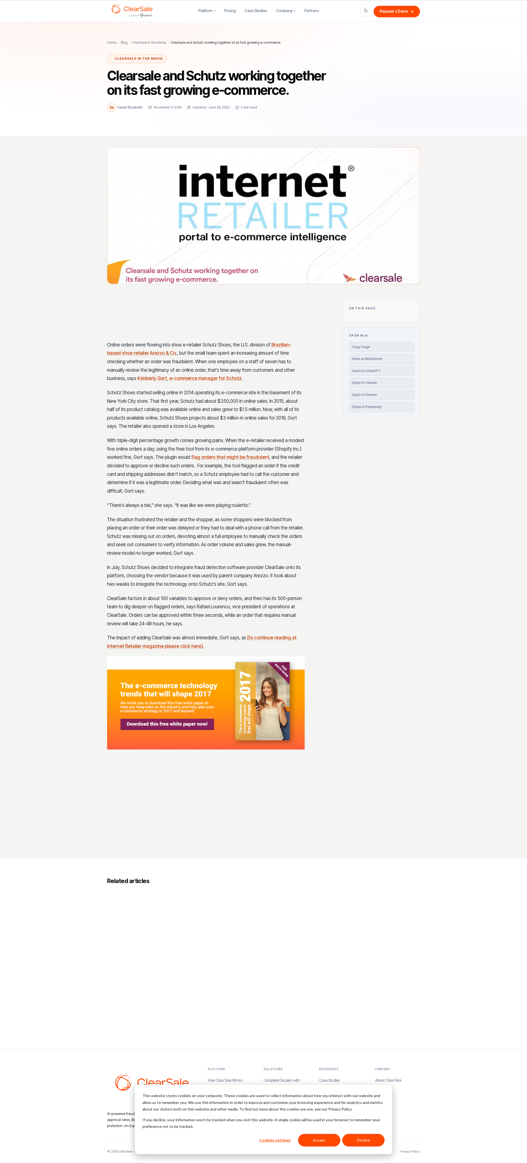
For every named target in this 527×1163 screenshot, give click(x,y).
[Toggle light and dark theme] (366, 10)
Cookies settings (275, 1140)
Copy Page (361, 347)
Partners (311, 11)
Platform (205, 11)
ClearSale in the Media (149, 42)
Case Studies (256, 11)
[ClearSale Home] (132, 11)
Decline (363, 1140)
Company (284, 11)
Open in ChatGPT (366, 371)
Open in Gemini (364, 395)
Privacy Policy (410, 1151)
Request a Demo (397, 11)
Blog (124, 42)
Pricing (230, 11)
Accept (319, 1140)
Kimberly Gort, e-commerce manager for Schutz (190, 378)
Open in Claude (364, 383)
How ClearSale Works (225, 1080)
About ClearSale (388, 1080)
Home (111, 42)
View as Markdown (367, 359)
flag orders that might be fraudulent (230, 457)
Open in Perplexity (367, 407)
